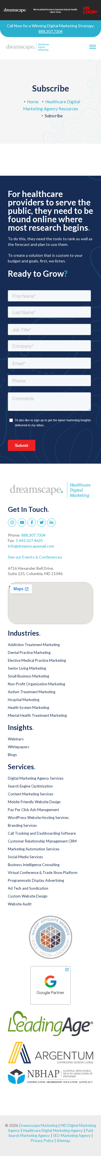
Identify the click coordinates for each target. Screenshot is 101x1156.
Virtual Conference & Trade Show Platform (42, 872)
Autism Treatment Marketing (31, 692)
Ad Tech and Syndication (28, 888)
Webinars (16, 739)
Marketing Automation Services (33, 849)
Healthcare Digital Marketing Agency (53, 1130)
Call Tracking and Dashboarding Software (42, 833)
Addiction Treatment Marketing (34, 644)
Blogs (12, 754)
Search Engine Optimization (30, 786)
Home (32, 101)
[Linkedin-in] (51, 522)
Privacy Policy (42, 1140)
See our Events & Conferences (35, 557)
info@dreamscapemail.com (31, 546)
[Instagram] (12, 522)
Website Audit (19, 904)
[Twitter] (41, 522)
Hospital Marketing (23, 699)
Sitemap (63, 1140)
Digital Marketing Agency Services (35, 778)
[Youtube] (22, 522)
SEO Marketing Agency (72, 1135)
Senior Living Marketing (27, 668)
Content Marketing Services (30, 794)
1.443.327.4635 (29, 540)
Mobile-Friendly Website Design (34, 802)
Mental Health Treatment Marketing (37, 715)
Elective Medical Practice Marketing (37, 660)
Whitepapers (18, 747)
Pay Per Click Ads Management (33, 809)
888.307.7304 (50, 31)
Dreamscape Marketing (38, 1125)
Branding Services (22, 825)
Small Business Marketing (28, 676)
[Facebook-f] (31, 522)
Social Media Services (25, 857)
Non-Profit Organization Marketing (36, 684)
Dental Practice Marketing (29, 652)
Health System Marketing (28, 707)
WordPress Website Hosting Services (38, 817)
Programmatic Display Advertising (36, 880)
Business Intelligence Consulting (33, 864)
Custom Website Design (27, 896)
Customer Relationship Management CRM (42, 841)
